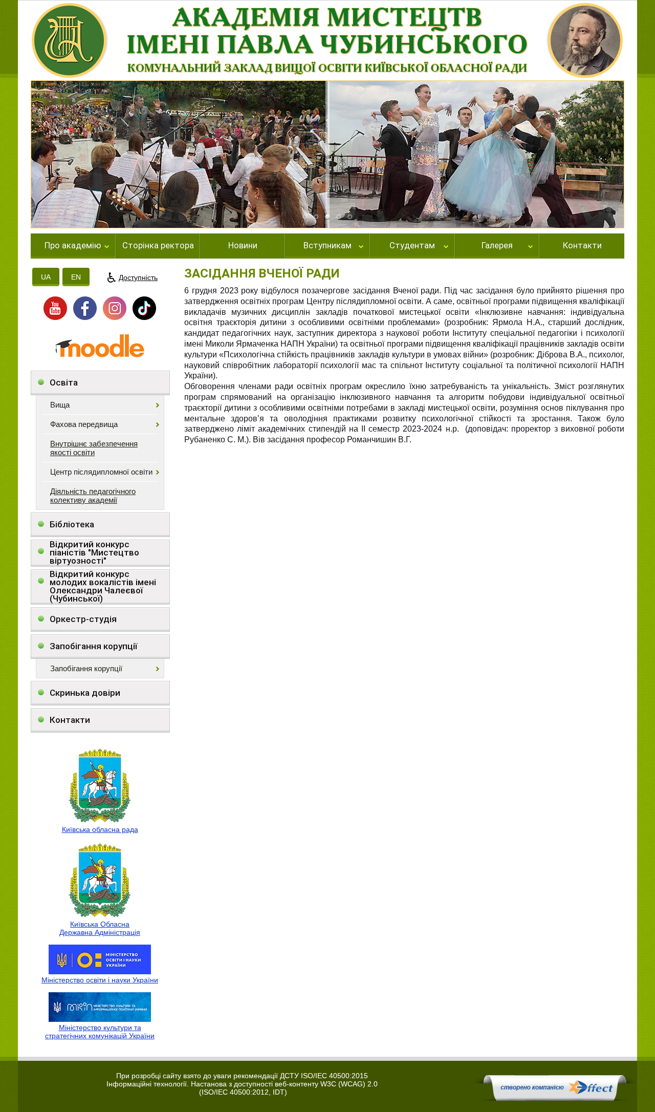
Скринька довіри (85, 693)
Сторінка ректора (158, 245)
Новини (242, 245)
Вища (60, 404)
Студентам (412, 245)
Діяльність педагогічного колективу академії (93, 495)
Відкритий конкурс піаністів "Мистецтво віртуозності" (94, 553)
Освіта (64, 382)
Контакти (582, 245)
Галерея (497, 245)
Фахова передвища (84, 424)
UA (46, 277)
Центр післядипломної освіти (101, 471)
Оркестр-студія (83, 619)
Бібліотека (72, 524)
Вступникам (327, 245)
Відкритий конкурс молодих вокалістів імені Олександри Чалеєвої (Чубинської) (103, 586)
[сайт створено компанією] (554, 1098)
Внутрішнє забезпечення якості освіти (94, 448)
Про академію (73, 245)
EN (76, 277)
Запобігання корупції (93, 646)
